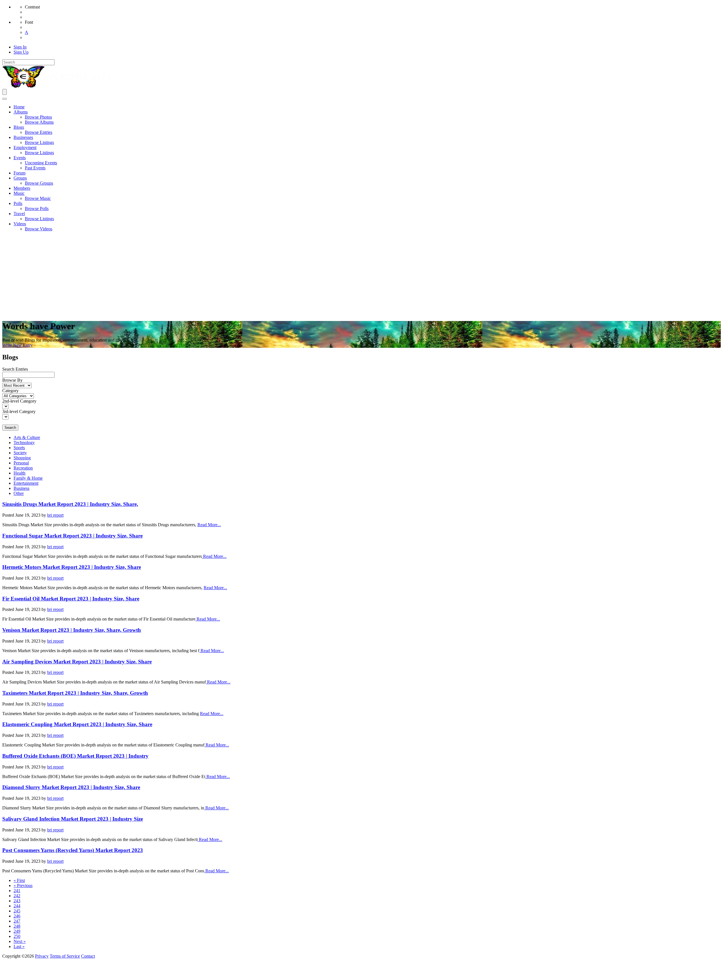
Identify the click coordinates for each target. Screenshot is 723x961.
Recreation (23, 468)
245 (17, 910)
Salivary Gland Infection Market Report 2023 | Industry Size (72, 819)
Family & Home (28, 478)
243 (17, 900)
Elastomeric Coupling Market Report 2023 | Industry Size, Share (77, 724)
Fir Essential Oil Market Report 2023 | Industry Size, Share (70, 599)
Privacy (42, 956)
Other (19, 493)
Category (10, 390)
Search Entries (15, 369)
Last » (19, 946)
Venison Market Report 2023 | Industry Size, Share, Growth (71, 630)
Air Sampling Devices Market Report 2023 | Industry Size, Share (77, 662)
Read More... (209, 524)
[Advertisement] (361, 275)
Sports (19, 447)
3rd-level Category (19, 411)
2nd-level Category (19, 401)
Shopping (22, 457)
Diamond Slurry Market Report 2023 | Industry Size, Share (71, 787)
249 (17, 931)
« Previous (23, 885)
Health (19, 473)
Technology (24, 442)
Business (21, 488)
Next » (20, 941)
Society (20, 452)
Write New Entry (17, 345)
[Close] (4, 99)
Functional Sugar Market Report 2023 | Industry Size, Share (72, 536)
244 (17, 905)
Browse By (12, 380)
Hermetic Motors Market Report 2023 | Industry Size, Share (71, 567)
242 (17, 895)
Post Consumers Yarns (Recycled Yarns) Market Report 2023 (72, 850)
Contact (88, 956)
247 (17, 921)
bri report (55, 515)
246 (17, 916)
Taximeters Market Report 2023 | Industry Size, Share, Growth (75, 693)
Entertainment (26, 483)
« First (19, 880)
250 (17, 936)
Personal (21, 462)
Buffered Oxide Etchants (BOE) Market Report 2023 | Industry (75, 756)
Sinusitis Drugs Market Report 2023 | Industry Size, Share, (70, 504)
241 (17, 890)
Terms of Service (65, 956)
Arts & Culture (27, 437)
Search (10, 427)
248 (17, 926)
